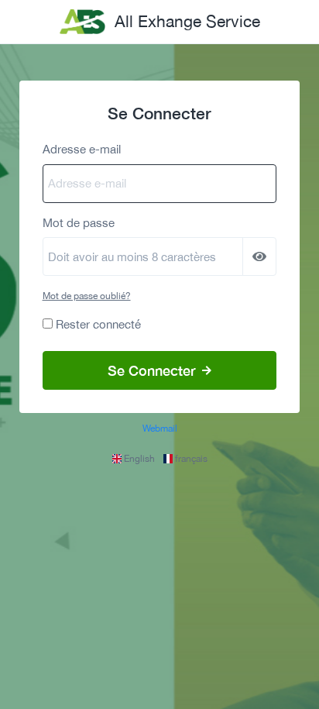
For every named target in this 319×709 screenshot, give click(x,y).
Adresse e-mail (82, 149)
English (139, 458)
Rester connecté (98, 324)
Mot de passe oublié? (87, 296)
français (190, 458)
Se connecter (153, 370)
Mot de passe (79, 222)
